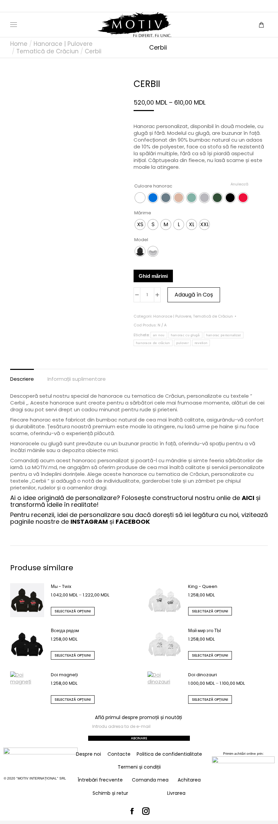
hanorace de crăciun (153, 343)
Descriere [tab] (22, 378)
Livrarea (176, 793)
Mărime (142, 213)
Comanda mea (150, 779)
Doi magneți (64, 674)
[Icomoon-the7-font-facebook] (132, 811)
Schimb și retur (110, 793)
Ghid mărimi (153, 276)
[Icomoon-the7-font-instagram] (146, 811)
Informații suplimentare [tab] (76, 378)
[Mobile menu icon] (13, 24)
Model (141, 239)
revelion (201, 343)
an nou (159, 335)
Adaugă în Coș (194, 295)
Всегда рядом (65, 630)
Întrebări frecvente (100, 779)
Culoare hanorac (153, 186)
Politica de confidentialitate (169, 754)
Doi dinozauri (202, 674)
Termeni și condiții (139, 767)
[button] (100, 5)
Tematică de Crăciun (213, 316)
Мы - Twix (61, 586)
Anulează (239, 184)
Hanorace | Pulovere (172, 316)
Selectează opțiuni (73, 611)
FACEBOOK (133, 521)
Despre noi (88, 754)
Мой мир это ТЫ (204, 630)
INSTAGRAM (89, 521)
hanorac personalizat (223, 335)
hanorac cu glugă (185, 335)
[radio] (140, 198)
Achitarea (189, 779)
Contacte (119, 754)
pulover (182, 343)
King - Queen (202, 586)
